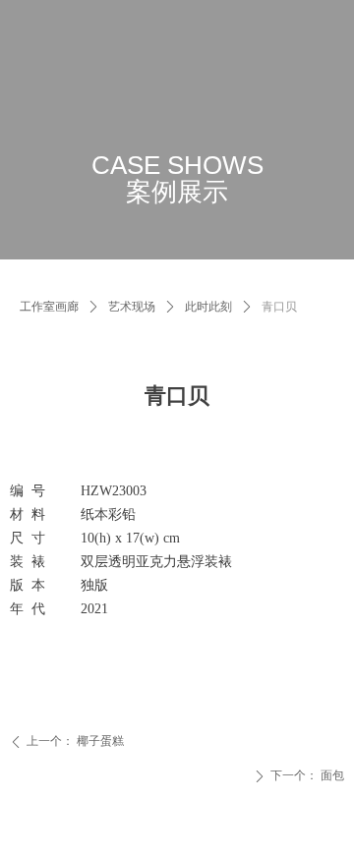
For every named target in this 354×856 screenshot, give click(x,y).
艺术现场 (131, 307)
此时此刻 (208, 307)
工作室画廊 (49, 307)
